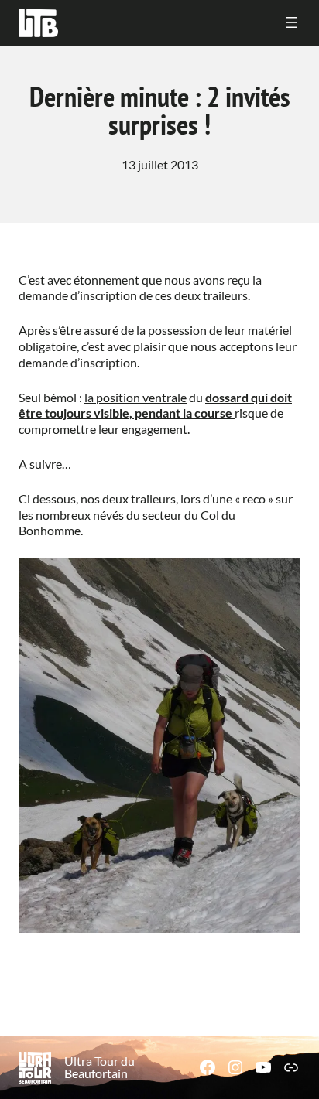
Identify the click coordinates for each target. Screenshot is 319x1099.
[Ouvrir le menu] (291, 22)
